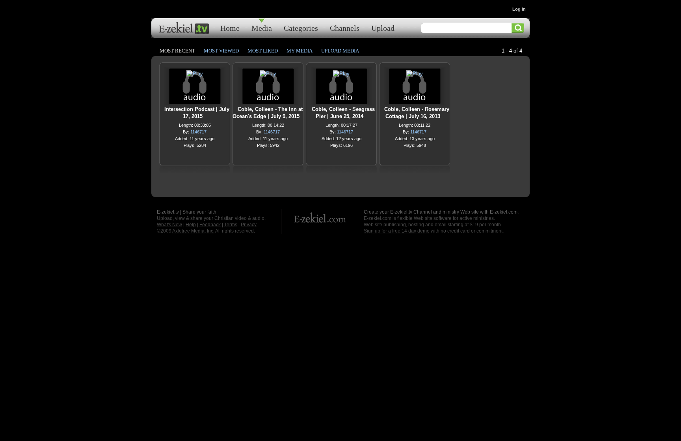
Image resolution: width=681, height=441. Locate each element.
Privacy (249, 224)
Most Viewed (221, 51)
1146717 (198, 131)
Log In (519, 9)
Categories (301, 28)
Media (261, 28)
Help (191, 224)
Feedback (210, 224)
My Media (300, 51)
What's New (169, 224)
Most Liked (262, 51)
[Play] (194, 76)
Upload (382, 28)
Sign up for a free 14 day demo (397, 231)
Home (230, 28)
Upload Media (340, 51)
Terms (230, 224)
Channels (344, 28)
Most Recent (177, 51)
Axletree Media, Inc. (193, 231)
